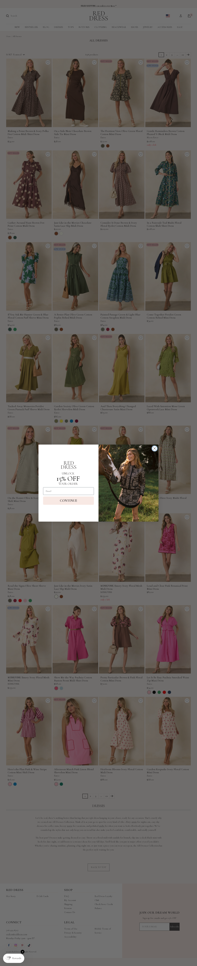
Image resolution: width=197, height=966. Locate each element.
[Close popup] (22, 952)
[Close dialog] (154, 448)
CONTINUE (68, 501)
